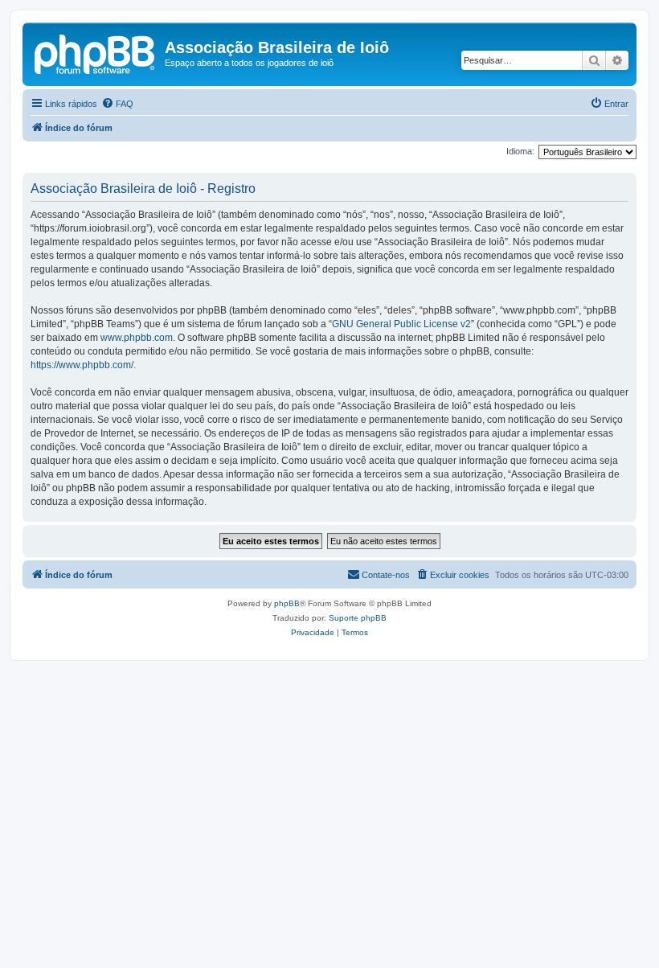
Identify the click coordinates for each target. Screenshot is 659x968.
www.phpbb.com (136, 337)
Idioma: (520, 151)
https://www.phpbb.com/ (82, 365)
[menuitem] (117, 103)
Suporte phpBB (358, 617)
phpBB (287, 603)
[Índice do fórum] (96, 52)
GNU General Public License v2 (401, 324)
